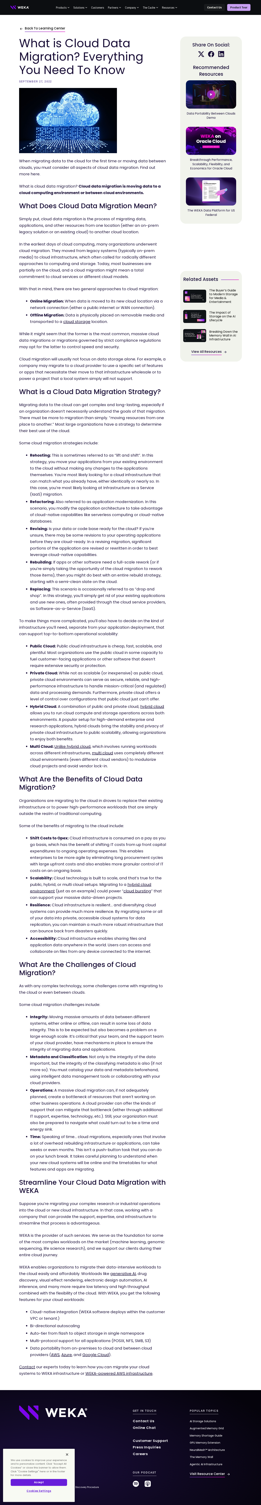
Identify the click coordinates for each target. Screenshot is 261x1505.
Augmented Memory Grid (207, 1428)
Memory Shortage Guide (206, 1436)
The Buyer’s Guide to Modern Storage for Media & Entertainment (211, 296)
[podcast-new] (148, 1485)
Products (61, 7)
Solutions (78, 7)
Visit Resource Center (207, 1474)
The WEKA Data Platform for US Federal (211, 212)
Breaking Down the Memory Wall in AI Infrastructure (211, 335)
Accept (39, 1482)
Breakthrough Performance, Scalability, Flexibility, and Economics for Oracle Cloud (211, 164)
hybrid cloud (152, 706)
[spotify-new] (136, 1485)
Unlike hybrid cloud (72, 746)
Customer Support (150, 1440)
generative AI (123, 1273)
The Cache (149, 7)
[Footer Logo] (53, 1412)
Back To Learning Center (45, 28)
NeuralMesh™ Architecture (207, 1450)
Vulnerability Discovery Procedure (79, 1487)
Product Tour (238, 7)
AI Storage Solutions (203, 1421)
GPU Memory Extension (205, 1443)
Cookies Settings (39, 1491)
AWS (55, 1354)
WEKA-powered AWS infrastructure (118, 1373)
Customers (97, 7)
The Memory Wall (201, 1457)
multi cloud (102, 753)
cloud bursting (137, 891)
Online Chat (144, 1427)
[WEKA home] (20, 7)
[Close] (67, 1454)
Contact (27, 1367)
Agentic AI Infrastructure (206, 1464)
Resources (168, 7)
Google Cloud (95, 1354)
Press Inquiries (147, 1447)
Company (130, 7)
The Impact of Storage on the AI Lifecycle (211, 316)
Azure (66, 1354)
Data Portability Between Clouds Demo (211, 115)
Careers (140, 1453)
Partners (113, 7)
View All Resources (206, 351)
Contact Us (214, 7)
